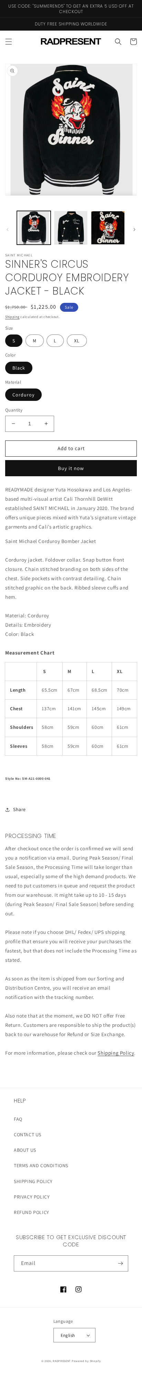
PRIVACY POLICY (32, 1197)
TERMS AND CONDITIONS (41, 1165)
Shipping (12, 317)
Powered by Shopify (86, 1361)
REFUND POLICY (31, 1212)
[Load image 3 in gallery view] (108, 228)
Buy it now (71, 468)
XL (77, 341)
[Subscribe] (120, 1263)
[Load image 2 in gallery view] (71, 228)
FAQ (18, 1119)
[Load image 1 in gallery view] (34, 228)
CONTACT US (27, 1134)
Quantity (13, 410)
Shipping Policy (116, 1053)
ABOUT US (25, 1150)
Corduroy (23, 395)
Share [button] (19, 809)
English (68, 1335)
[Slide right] (134, 229)
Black (18, 368)
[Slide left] (7, 229)
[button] (8, 41)
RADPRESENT (62, 1361)
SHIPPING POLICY (33, 1181)
